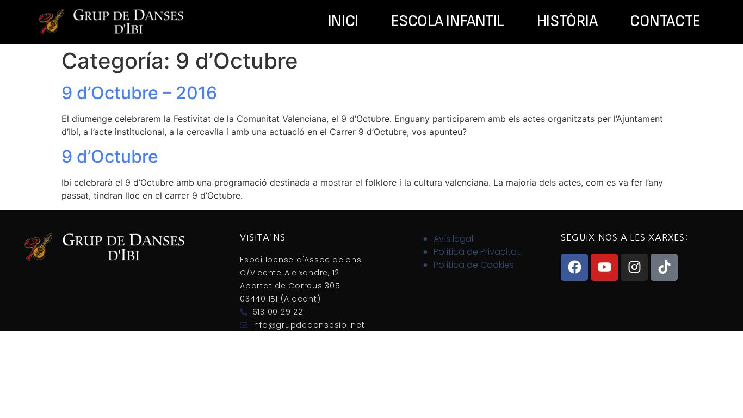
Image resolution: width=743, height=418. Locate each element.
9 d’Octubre (109, 156)
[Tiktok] (664, 267)
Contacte (665, 21)
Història (567, 21)
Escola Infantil (447, 21)
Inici (343, 21)
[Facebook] (574, 267)
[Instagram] (634, 267)
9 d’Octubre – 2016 (139, 92)
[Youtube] (604, 267)
